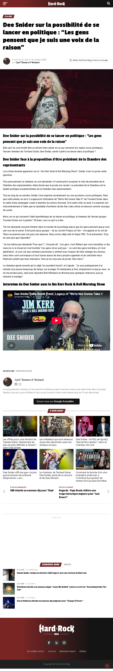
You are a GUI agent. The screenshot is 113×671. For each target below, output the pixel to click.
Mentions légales (67, 651)
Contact (82, 651)
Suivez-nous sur (55, 401)
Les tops (52, 651)
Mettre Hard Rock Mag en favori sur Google (90, 60)
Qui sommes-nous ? (36, 651)
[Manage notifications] (107, 665)
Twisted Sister (24, 371)
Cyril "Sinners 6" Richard (27, 62)
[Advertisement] (56, 539)
